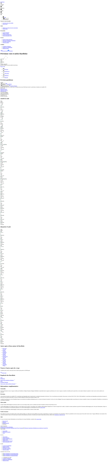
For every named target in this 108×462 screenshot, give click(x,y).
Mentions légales (6, 48)
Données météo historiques (7, 39)
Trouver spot (4, 372)
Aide (5, 17)
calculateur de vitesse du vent (59, 414)
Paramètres (6, 19)
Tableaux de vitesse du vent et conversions (10, 27)
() (4, 90)
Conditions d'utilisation (7, 46)
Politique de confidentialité (7, 47)
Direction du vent (3, 89)
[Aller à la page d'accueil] (0, 0)
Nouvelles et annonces (7, 41)
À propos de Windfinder (7, 34)
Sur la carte (3, 66)
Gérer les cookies (6, 42)
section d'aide (42, 407)
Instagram (16, 454)
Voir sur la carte (5, 50)
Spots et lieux (5, 24)
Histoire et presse (6, 33)
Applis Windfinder (6, 32)
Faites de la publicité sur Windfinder (9, 40)
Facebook (11, 50)
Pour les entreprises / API (7, 35)
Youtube (16, 455)
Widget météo (5, 28)
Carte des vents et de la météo (8, 23)
